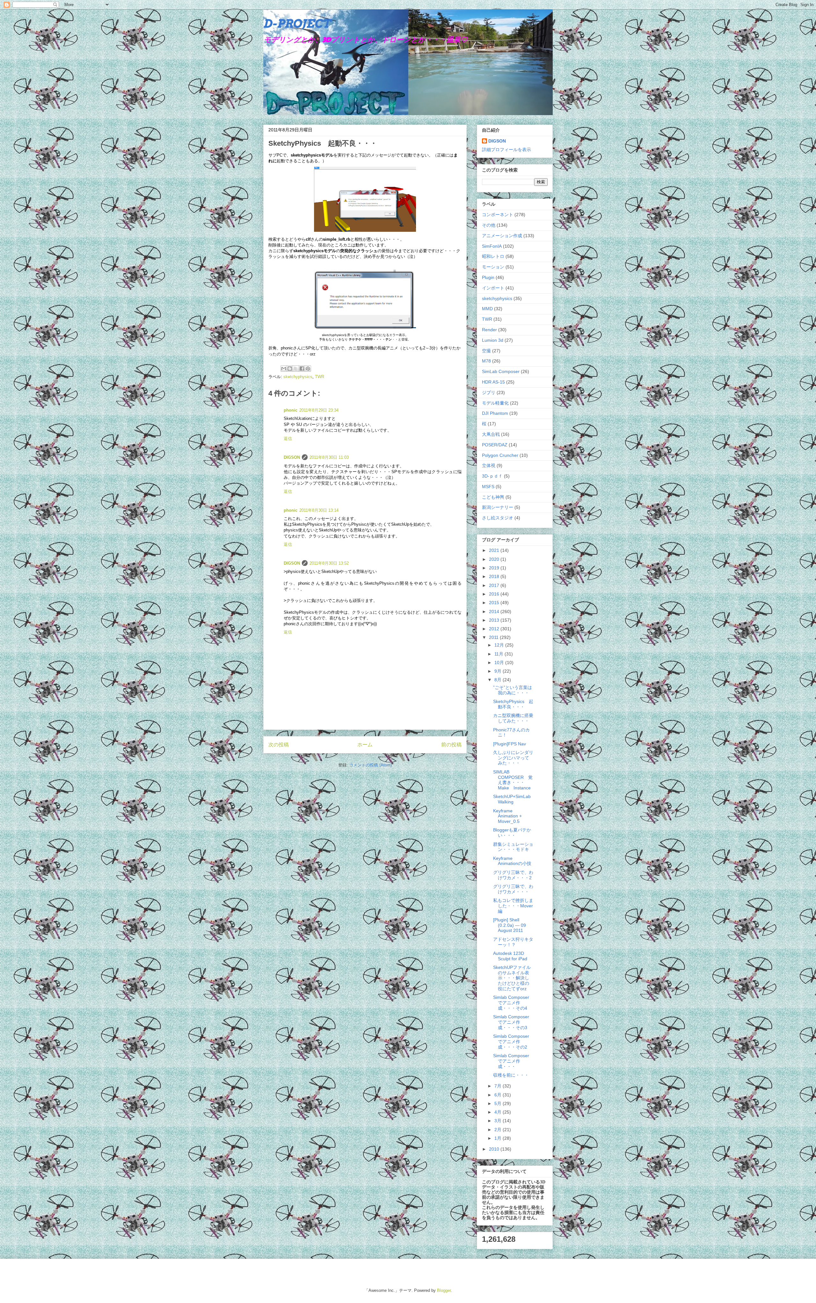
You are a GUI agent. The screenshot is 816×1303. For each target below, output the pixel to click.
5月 (498, 1103)
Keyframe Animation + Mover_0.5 (507, 816)
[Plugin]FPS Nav (509, 743)
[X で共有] (296, 368)
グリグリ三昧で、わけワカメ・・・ (513, 889)
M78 (486, 360)
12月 (499, 645)
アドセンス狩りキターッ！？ (513, 942)
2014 (494, 611)
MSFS (488, 486)
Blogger (444, 1290)
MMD (487, 308)
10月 (499, 662)
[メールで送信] (283, 368)
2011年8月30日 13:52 (329, 563)
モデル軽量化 (495, 403)
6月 (498, 1094)
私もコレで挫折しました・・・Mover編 (513, 906)
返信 (288, 438)
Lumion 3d (492, 340)
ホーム (365, 744)
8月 (498, 679)
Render (489, 329)
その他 (488, 225)
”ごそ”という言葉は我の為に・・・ (512, 690)
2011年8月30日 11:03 (329, 457)
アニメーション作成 (502, 235)
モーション (493, 266)
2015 (494, 602)
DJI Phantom (495, 413)
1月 (498, 1138)
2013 (494, 620)
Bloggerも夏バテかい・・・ (512, 832)
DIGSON (292, 457)
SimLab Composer (501, 371)
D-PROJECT (297, 24)
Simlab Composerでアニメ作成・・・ (511, 1061)
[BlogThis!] (290, 368)
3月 (498, 1120)
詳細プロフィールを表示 (506, 149)
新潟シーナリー (497, 507)
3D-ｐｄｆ (492, 476)
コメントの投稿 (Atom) (370, 765)
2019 (494, 567)
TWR (319, 376)
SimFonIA (492, 246)
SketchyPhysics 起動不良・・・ (513, 704)
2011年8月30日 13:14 (319, 510)
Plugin (488, 277)
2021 (494, 550)
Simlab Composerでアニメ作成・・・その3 (511, 1022)
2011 (494, 637)
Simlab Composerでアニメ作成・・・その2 (511, 1042)
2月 (498, 1129)
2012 (494, 628)
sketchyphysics (297, 376)
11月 (499, 653)
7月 (498, 1085)
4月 (498, 1112)
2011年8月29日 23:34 (319, 410)
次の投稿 (278, 744)
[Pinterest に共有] (308, 368)
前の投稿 (451, 744)
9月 (498, 671)
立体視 (488, 465)
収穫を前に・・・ (511, 1075)
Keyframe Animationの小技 (512, 861)
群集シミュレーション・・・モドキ (513, 847)
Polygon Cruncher (500, 455)
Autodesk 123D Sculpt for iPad (510, 956)
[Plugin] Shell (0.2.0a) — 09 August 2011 (509, 925)
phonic (290, 410)
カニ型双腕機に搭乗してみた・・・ (513, 718)
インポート (493, 287)
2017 (494, 585)
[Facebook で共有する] (302, 368)
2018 (494, 576)
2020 (494, 559)
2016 (494, 594)
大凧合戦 (491, 434)
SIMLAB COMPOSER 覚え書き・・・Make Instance (513, 779)
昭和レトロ (493, 256)
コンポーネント (497, 214)
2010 (494, 1149)
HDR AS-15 (493, 381)
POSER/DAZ (494, 444)
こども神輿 (493, 497)
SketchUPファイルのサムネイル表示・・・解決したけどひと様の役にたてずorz (512, 978)
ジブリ (488, 392)
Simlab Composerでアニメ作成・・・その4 (511, 1003)
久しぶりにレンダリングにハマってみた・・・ (513, 758)
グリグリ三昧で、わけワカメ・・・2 (513, 875)
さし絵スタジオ (497, 517)
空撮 (486, 350)
